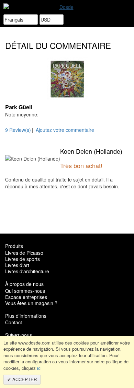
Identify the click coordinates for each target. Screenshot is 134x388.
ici (39, 368)
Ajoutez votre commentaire (65, 129)
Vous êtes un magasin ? (31, 303)
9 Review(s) (18, 129)
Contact (13, 322)
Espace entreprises (26, 296)
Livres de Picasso (24, 252)
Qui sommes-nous (25, 290)
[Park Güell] (67, 78)
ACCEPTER (24, 379)
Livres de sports (22, 258)
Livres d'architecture (27, 271)
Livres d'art (17, 265)
